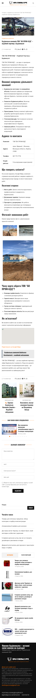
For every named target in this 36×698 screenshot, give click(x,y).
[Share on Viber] (26, 49)
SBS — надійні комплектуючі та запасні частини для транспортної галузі (24, 631)
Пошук (4, 505)
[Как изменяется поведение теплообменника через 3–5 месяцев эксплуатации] (9, 429)
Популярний (26, 555)
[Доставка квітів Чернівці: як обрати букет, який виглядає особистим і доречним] (7, 586)
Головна (4, 12)
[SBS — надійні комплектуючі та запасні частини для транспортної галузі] (7, 632)
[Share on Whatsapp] (20, 49)
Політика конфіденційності (12, 693)
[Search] (33, 3)
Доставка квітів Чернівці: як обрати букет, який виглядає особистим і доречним (23, 585)
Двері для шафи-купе (9, 667)
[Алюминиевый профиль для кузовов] (7, 574)
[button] (3, 430)
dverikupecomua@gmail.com (11, 685)
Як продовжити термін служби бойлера (24, 619)
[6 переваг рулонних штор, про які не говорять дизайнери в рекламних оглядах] (7, 597)
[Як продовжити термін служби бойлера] (7, 620)
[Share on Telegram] (22, 49)
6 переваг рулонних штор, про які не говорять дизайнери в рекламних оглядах (24, 597)
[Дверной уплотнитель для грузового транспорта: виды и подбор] (7, 609)
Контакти (25, 695)
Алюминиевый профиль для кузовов (14, 526)
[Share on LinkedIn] (18, 49)
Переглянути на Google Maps (11, 347)
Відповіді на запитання (11, 695)
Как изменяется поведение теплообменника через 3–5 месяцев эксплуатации (26, 428)
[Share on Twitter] (17, 49)
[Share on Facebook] (15, 49)
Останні (10, 555)
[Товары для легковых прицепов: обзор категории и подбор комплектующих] (7, 563)
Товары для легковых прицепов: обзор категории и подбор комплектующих (23, 562)
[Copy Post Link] (24, 49)
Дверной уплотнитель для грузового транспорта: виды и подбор (24, 608)
